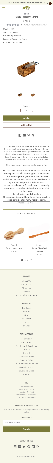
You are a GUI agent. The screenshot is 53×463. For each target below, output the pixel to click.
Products (26, 308)
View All (26, 374)
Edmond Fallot (26, 360)
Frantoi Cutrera (26, 367)
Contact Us (26, 284)
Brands (26, 311)
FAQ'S (26, 322)
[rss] (38, 446)
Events (26, 326)
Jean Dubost (26, 339)
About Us (26, 281)
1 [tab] (22, 260)
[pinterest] (33, 135)
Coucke (26, 349)
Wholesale (27, 288)
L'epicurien (26, 342)
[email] (24, 135)
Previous (2, 238)
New (26, 315)
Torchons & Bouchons (26, 346)
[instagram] (15, 446)
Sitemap (26, 291)
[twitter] (28, 135)
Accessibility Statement (27, 295)
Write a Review (40, 25)
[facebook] (19, 135)
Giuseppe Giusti (26, 371)
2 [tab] (27, 260)
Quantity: (26, 106)
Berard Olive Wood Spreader (39, 250)
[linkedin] (33, 446)
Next (50, 238)
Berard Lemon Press (14, 248)
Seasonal (26, 318)
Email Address (26, 417)
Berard (26, 353)
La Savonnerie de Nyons (26, 363)
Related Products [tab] (26, 213)
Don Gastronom (26, 356)
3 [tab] (31, 260)
